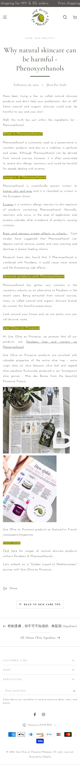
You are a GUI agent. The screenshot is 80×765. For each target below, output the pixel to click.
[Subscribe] (75, 691)
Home (28, 38)
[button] (65, 17)
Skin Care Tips (44, 38)
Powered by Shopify (40, 757)
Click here (10, 551)
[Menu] (5, 17)
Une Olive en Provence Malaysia (34, 752)
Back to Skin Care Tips (42, 605)
